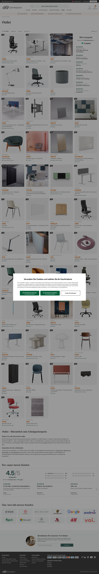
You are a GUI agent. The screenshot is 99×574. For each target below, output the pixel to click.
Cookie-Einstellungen (70, 293)
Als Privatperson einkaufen (50, 293)
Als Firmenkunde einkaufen (29, 293)
